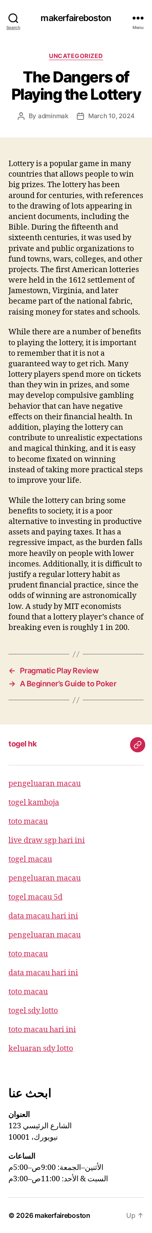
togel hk (22, 743)
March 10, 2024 (111, 116)
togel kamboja (33, 802)
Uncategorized (76, 55)
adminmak (53, 116)
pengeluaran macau (44, 783)
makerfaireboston (76, 17)
